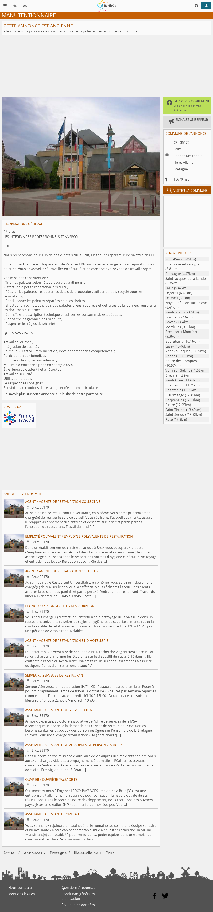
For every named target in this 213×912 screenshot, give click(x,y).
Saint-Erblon (175, 312)
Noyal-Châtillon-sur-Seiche (186, 303)
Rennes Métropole (187, 155)
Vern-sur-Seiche (177, 370)
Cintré (170, 404)
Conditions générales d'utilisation (78, 896)
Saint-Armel (174, 380)
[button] (187, 105)
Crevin (170, 375)
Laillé (169, 288)
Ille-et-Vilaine (183, 162)
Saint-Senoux (175, 414)
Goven (170, 322)
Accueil (9, 853)
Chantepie (173, 390)
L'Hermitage (174, 395)
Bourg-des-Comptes (181, 361)
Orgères (171, 293)
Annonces (33, 853)
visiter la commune (187, 190)
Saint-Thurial (175, 409)
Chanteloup (174, 385)
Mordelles (173, 327)
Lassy (169, 346)
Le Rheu (171, 298)
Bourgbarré (174, 341)
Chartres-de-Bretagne (182, 264)
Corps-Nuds (174, 400)
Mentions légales (21, 894)
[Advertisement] (106, 66)
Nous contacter (20, 887)
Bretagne (180, 169)
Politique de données (78, 904)
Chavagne (173, 273)
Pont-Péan (173, 259)
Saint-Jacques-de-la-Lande (185, 278)
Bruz (177, 149)
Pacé (169, 419)
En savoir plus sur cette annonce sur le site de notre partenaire (53, 394)
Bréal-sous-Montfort (181, 331)
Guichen (171, 317)
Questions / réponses (78, 887)
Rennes (171, 356)
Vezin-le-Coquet (177, 351)
